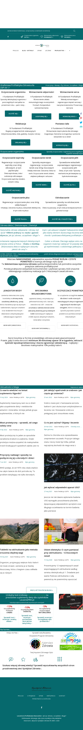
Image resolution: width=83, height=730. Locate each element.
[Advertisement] (41, 14)
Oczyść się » (13, 114)
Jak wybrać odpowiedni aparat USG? (62, 487)
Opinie (39, 50)
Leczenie (48, 50)
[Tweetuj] (81, 123)
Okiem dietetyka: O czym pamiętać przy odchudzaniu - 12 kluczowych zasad (61, 552)
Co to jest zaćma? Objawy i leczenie (61, 422)
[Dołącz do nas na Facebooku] (8, 37)
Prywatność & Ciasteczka (41, 699)
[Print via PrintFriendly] (81, 127)
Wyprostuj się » (62, 145)
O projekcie (31, 696)
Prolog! (16, 50)
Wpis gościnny (30, 397)
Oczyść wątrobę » (13, 190)
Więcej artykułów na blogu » (41, 590)
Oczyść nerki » (41, 185)
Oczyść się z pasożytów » (62, 219)
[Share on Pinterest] (81, 118)
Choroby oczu (75, 427)
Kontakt (62, 696)
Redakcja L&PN (19, 397)
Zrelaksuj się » (21, 142)
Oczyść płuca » (21, 219)
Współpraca (51, 696)
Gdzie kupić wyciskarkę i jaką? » (43, 328)
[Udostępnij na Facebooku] (81, 114)
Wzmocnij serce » (69, 116)
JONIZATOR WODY (13, 290)
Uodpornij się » (41, 116)
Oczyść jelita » (70, 185)
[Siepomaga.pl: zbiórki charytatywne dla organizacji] (71, 633)
